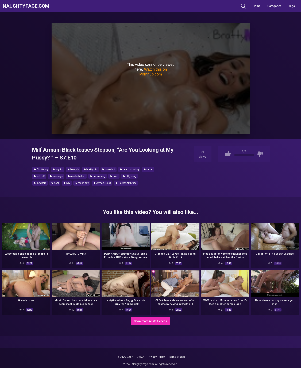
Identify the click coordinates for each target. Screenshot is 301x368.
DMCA (140, 356)
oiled (115, 176)
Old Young (42, 169)
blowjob (74, 169)
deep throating (130, 169)
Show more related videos (150, 321)
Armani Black (103, 183)
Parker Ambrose (127, 183)
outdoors (41, 183)
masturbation (77, 176)
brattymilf (91, 169)
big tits (59, 169)
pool (56, 183)
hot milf (40, 176)
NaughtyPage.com (26, 6)
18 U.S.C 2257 (124, 356)
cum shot (110, 169)
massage (57, 176)
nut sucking (98, 176)
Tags (291, 6)
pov (68, 183)
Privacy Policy (156, 356)
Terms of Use (176, 356)
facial (149, 169)
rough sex (82, 183)
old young (130, 176)
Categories (274, 6)
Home (256, 6)
